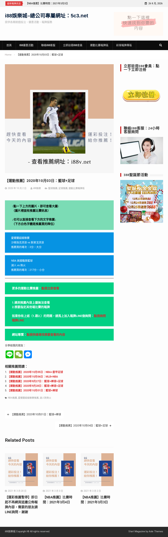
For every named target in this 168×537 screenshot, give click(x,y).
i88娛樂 (37, 188)
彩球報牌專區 (124, 45)
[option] (55, 3)
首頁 (9, 45)
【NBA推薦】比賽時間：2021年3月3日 (47, 3)
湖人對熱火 (45, 397)
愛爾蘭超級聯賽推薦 (28, 397)
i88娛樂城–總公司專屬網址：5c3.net (46, 16)
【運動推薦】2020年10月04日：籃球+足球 (83, 425)
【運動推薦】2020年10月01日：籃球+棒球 (33, 390)
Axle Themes (156, 531)
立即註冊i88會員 (72, 45)
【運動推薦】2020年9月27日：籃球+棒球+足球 (35, 381)
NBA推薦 (12, 397)
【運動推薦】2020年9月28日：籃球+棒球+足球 (35, 385)
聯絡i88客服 (48, 45)
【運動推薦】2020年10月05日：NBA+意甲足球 (35, 372)
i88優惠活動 (26, 45)
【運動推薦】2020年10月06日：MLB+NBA (33, 376)
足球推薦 (63, 188)
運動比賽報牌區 (99, 45)
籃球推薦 (52, 188)
